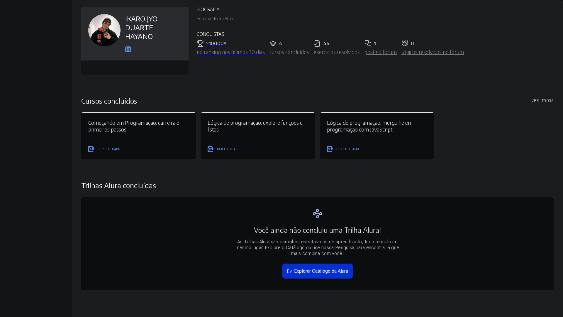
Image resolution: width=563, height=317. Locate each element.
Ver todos (542, 100)
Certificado (109, 149)
